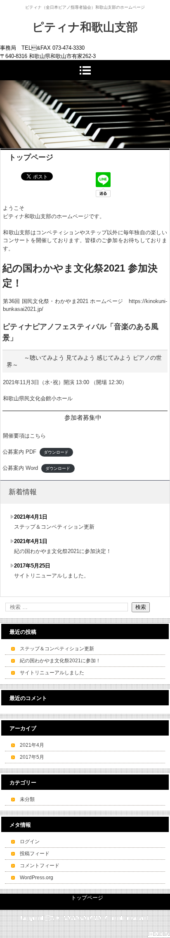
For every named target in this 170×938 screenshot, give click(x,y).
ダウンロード (56, 452)
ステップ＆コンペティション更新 (54, 527)
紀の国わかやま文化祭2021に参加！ (60, 661)
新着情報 (23, 492)
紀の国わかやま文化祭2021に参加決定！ (62, 551)
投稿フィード (35, 853)
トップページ (87, 898)
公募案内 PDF (19, 452)
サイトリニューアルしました (52, 673)
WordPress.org (36, 877)
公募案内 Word (20, 468)
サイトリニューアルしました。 (51, 575)
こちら (38, 436)
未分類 (27, 799)
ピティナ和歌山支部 (85, 27)
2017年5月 (32, 757)
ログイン (30, 841)
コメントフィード (39, 865)
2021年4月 (32, 745)
